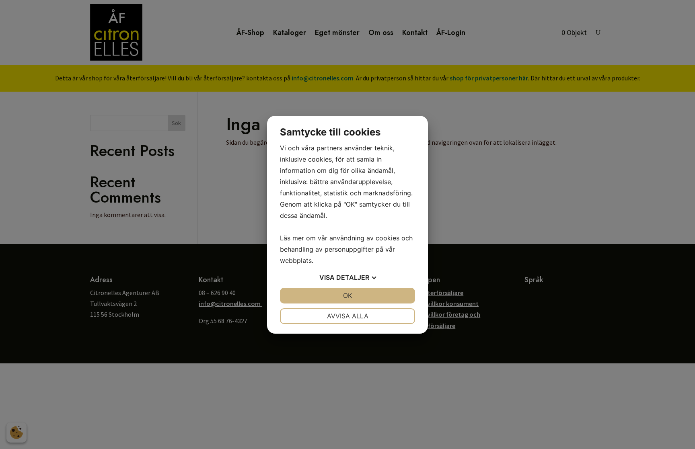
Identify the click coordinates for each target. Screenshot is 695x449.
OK (347, 295)
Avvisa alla (347, 316)
